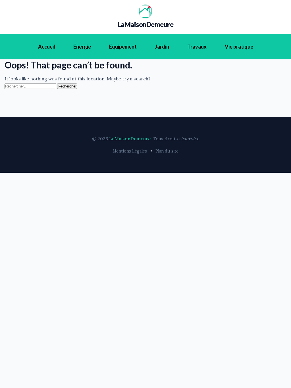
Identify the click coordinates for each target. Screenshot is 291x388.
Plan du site (166, 151)
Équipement (123, 46)
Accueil (46, 46)
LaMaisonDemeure (146, 24)
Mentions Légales (130, 151)
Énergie (82, 46)
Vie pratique (239, 46)
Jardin (162, 46)
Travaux (197, 46)
